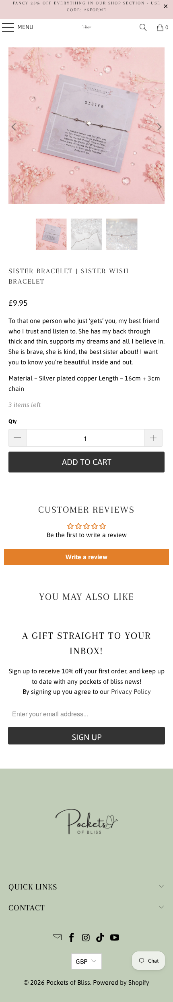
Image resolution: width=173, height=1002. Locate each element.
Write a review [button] (86, 556)
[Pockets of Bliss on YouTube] (115, 938)
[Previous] (14, 127)
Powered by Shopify (121, 982)
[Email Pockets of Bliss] (57, 938)
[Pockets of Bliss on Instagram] (86, 938)
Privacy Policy (131, 691)
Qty (12, 421)
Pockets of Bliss (68, 982)
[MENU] (4, 27)
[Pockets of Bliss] (86, 27)
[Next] (158, 127)
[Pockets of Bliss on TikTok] (101, 938)
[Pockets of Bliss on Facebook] (72, 938)
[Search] (143, 27)
